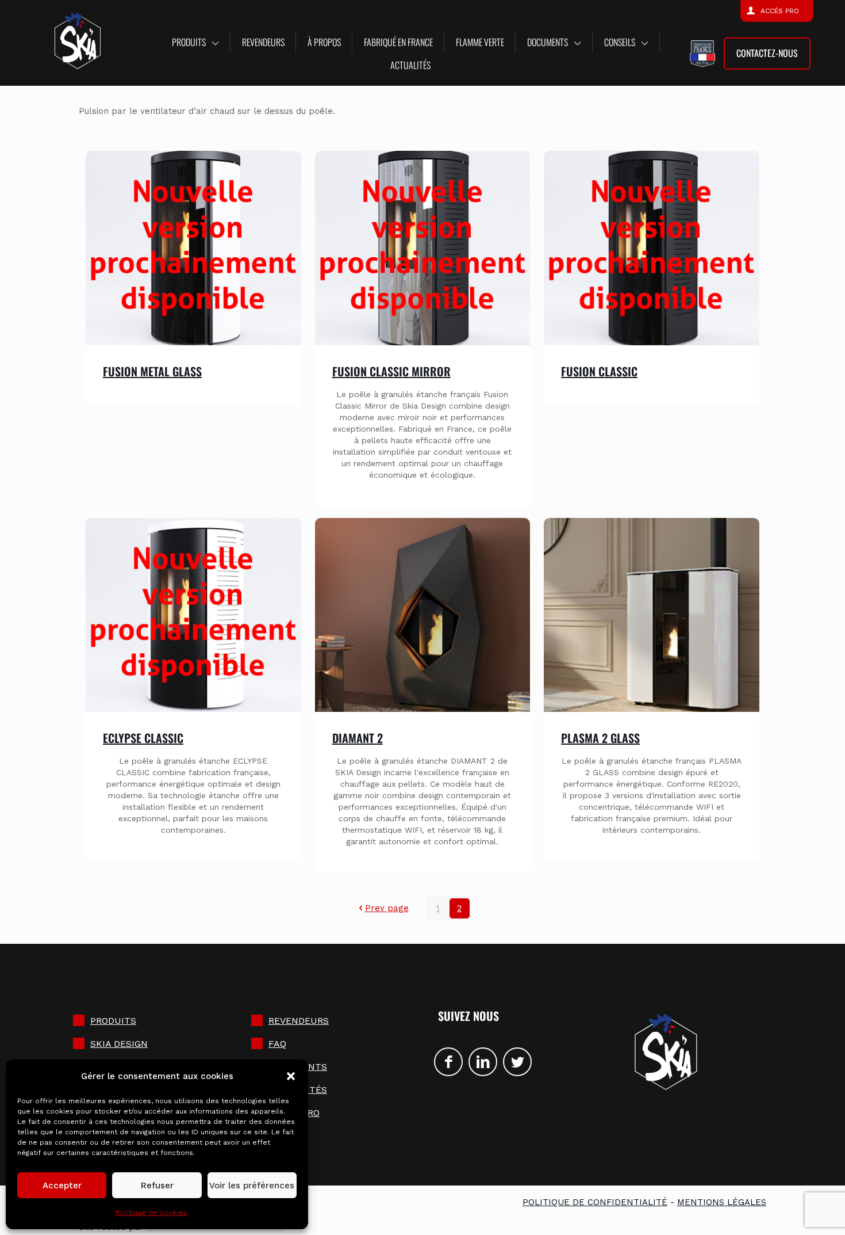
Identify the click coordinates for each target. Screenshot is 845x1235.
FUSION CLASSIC (599, 371)
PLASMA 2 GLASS (600, 737)
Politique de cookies (151, 1213)
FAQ (277, 1043)
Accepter (62, 1185)
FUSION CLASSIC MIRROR (391, 371)
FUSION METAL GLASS (152, 371)
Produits (113, 1020)
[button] (291, 1076)
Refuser (157, 1185)
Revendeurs (298, 1020)
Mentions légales (721, 1202)
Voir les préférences (251, 1185)
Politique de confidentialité (595, 1202)
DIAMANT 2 (357, 737)
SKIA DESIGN (119, 1043)
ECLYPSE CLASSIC (143, 737)
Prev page (387, 908)
